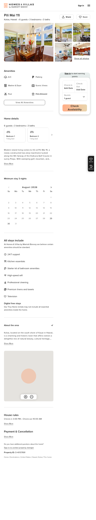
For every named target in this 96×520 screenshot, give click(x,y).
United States (25, 457)
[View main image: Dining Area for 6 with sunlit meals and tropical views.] (28, 42)
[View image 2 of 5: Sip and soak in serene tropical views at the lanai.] (63, 32)
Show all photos (81, 58)
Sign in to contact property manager (19, 448)
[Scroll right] (51, 134)
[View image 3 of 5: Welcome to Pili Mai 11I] (81, 32)
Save (85, 17)
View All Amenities (25, 102)
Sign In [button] (81, 5)
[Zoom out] (32, 397)
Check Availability (75, 107)
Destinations (14, 457)
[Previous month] (8, 187)
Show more (8, 164)
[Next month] (51, 187)
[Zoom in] (26, 397)
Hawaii (34, 457)
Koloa (40, 457)
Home (6, 457)
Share (68, 17)
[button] (50, 218)
